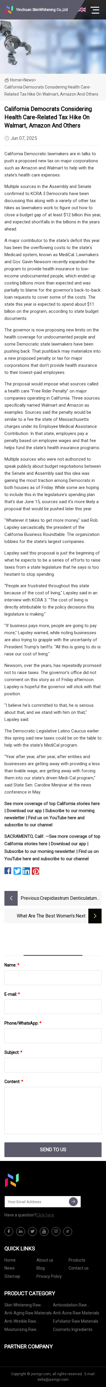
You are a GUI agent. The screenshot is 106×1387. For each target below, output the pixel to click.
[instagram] (56, 1231)
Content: (13, 1081)
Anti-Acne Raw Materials (76, 1313)
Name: (11, 965)
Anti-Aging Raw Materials (28, 1313)
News (9, 1268)
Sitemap (12, 1276)
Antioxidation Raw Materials (70, 1306)
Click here (45, 1215)
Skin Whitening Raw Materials (22, 1306)
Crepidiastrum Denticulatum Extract (68, 898)
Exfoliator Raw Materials (75, 1321)
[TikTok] (67, 1231)
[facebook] (8, 1231)
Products (77, 1260)
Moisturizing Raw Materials (20, 1330)
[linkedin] (20, 1231)
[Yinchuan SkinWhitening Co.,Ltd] (33, 1180)
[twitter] (32, 1231)
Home (15, 80)
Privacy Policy (49, 1276)
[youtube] (44, 1231)
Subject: (13, 1052)
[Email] (73, 1201)
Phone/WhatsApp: (23, 1023)
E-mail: (12, 994)
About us (45, 1260)
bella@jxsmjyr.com (53, 1380)
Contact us (79, 1268)
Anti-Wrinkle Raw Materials (20, 1322)
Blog (41, 1268)
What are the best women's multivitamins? (46, 916)
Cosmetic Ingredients (72, 1329)
